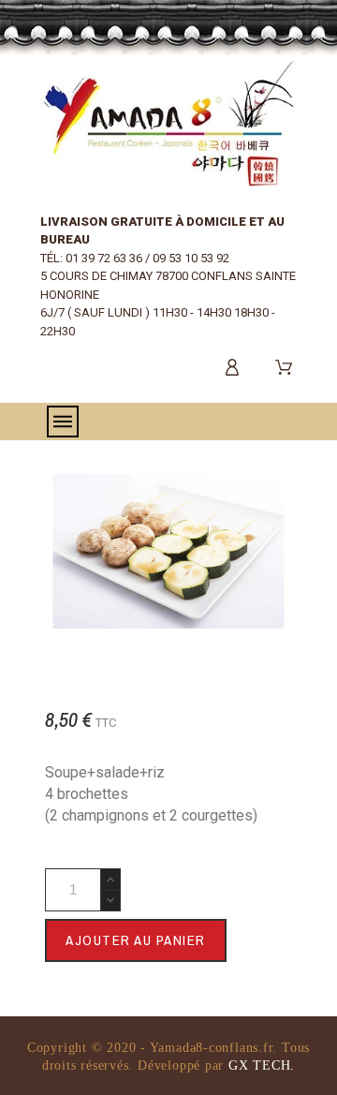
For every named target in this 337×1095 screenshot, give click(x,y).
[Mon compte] (235, 367)
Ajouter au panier (136, 940)
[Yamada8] (168, 122)
